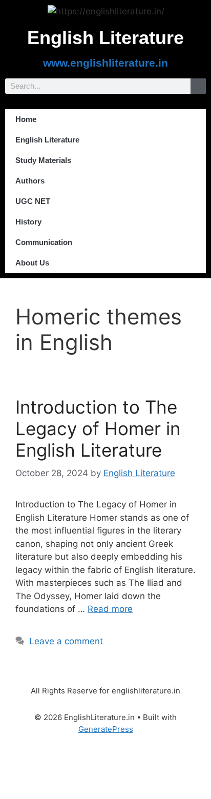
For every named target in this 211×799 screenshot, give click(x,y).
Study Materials (43, 160)
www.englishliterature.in (105, 63)
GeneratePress (105, 729)
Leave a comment (66, 641)
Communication (43, 242)
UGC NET (32, 201)
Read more (110, 609)
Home (25, 119)
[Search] (198, 86)
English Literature (47, 139)
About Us (32, 262)
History (28, 221)
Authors (30, 180)
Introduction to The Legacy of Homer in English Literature (97, 428)
